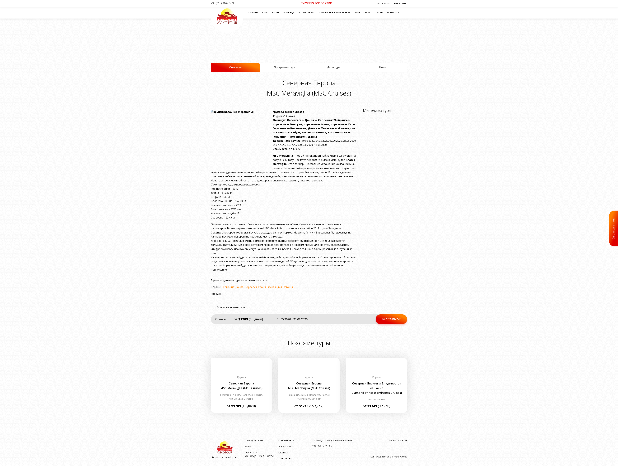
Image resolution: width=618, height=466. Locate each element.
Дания (239, 287)
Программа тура (284, 67)
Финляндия (275, 287)
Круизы (220, 319)
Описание (235, 67)
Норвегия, (247, 394)
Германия (228, 287)
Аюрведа (288, 12)
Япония (381, 399)
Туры (265, 12)
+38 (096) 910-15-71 (222, 3)
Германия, (226, 394)
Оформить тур (391, 319)
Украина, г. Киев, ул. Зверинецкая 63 (332, 440)
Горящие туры (254, 440)
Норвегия (250, 287)
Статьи (378, 12)
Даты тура (333, 67)
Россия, (258, 394)
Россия (262, 287)
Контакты (393, 12)
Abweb (403, 456)
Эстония (288, 287)
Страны (253, 12)
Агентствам (362, 12)
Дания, (237, 394)
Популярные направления (334, 12)
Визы (275, 12)
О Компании (306, 12)
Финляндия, (236, 398)
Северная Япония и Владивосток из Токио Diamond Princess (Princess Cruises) (376, 388)
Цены (382, 67)
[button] (405, 12)
